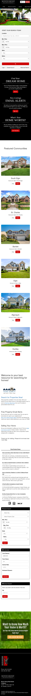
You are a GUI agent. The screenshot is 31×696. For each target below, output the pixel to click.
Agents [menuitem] (20, 6)
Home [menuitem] (4, 6)
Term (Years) (5, 559)
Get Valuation (15, 130)
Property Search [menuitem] (12, 6)
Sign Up (15, 111)
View (13, 183)
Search (15, 91)
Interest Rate (5, 564)
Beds (3, 50)
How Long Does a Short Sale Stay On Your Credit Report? (15, 452)
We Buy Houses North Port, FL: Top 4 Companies (14, 494)
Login (3, 67)
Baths (3, 56)
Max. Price (4, 44)
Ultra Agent (3, 693)
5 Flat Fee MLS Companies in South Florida (12, 484)
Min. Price (4, 39)
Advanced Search (25, 67)
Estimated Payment (7, 570)
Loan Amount (5, 553)
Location (4, 33)
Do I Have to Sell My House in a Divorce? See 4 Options (15, 462)
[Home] (8, 2)
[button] (15, 64)
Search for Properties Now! (12, 397)
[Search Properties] (15, 390)
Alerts (17, 183)
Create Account (10, 67)
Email (23, 1)
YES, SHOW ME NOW (15, 637)
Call (28, 1)
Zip (3, 590)
